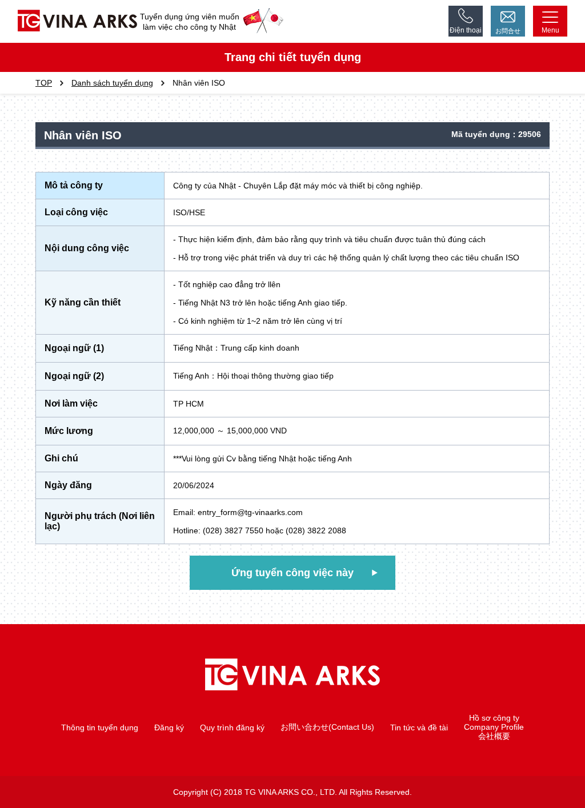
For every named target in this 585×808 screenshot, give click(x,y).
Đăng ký (169, 727)
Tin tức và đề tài (419, 727)
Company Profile (494, 726)
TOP (43, 82)
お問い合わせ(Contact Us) (327, 726)
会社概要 (494, 736)
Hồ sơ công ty (494, 717)
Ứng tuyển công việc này (292, 572)
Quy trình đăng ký (232, 727)
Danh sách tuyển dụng (112, 82)
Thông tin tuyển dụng (99, 727)
